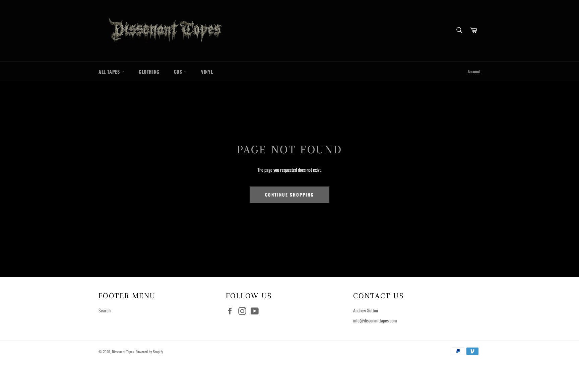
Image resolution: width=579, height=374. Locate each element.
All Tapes (110, 71)
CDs (179, 71)
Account (474, 71)
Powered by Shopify (149, 351)
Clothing (149, 71)
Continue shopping (289, 195)
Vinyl (207, 71)
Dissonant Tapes (123, 351)
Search (105, 310)
